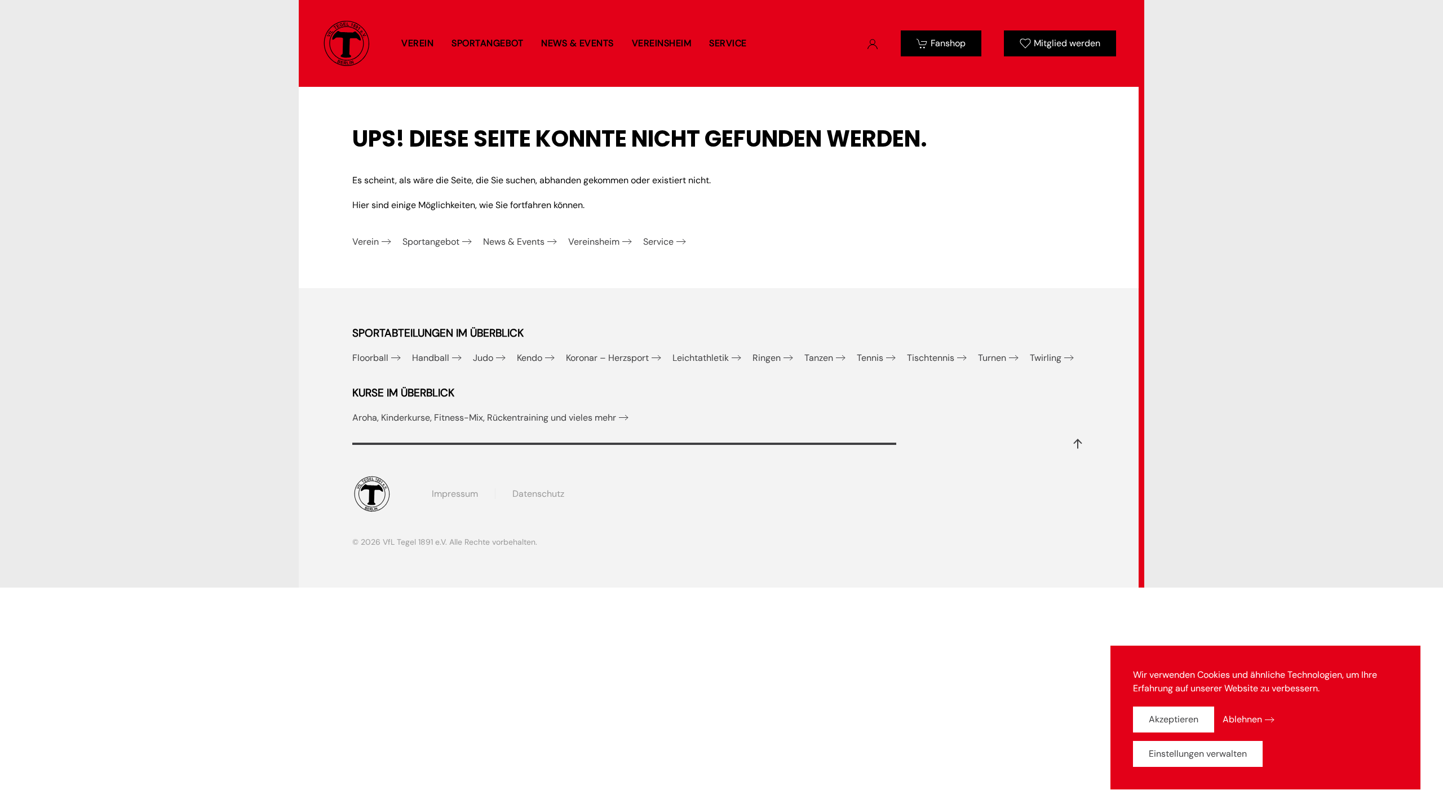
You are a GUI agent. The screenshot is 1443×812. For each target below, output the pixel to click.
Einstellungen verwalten (1198, 754)
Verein (365, 242)
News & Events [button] (577, 43)
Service (658, 242)
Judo (483, 358)
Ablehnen (1242, 719)
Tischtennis (930, 358)
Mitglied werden (1067, 43)
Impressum (455, 494)
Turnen (992, 358)
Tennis (870, 358)
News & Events (514, 242)
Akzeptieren (1173, 719)
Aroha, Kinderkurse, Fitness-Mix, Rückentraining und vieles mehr (484, 417)
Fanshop (948, 43)
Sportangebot (430, 242)
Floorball (370, 358)
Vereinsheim (593, 242)
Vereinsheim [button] (662, 43)
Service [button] (728, 43)
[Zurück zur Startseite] (346, 43)
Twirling (1045, 358)
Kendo (529, 358)
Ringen (767, 358)
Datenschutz (538, 494)
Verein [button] (417, 43)
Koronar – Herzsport (607, 358)
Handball (430, 358)
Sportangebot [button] (487, 43)
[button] (1077, 444)
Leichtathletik (700, 358)
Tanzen (818, 358)
